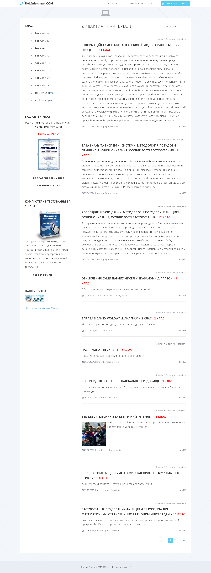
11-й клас (158, 39)
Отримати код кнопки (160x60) (43, 308)
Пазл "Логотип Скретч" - (107, 350)
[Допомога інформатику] (34, 301)
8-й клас (159, 272)
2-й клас (159, 312)
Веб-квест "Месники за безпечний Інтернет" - (124, 417)
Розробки (113, 3)
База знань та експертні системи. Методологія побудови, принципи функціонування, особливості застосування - (131, 150)
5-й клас (159, 343)
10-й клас (158, 467)
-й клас (42, 33)
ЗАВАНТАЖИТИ (42, 275)
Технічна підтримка (140, 3)
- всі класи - (171, 26)
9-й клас (159, 375)
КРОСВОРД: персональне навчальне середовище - (127, 381)
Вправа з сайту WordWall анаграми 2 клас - (123, 318)
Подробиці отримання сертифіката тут (48, 182)
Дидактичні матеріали (176, 39)
